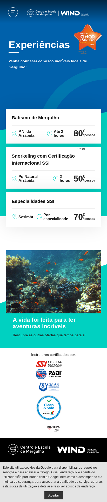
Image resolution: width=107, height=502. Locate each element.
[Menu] (13, 13)
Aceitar (53, 495)
